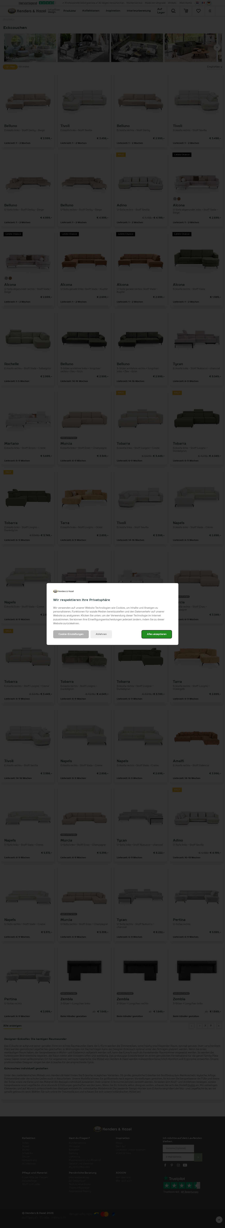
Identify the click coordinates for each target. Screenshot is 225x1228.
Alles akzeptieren (157, 634)
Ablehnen (101, 634)
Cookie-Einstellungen (71, 634)
